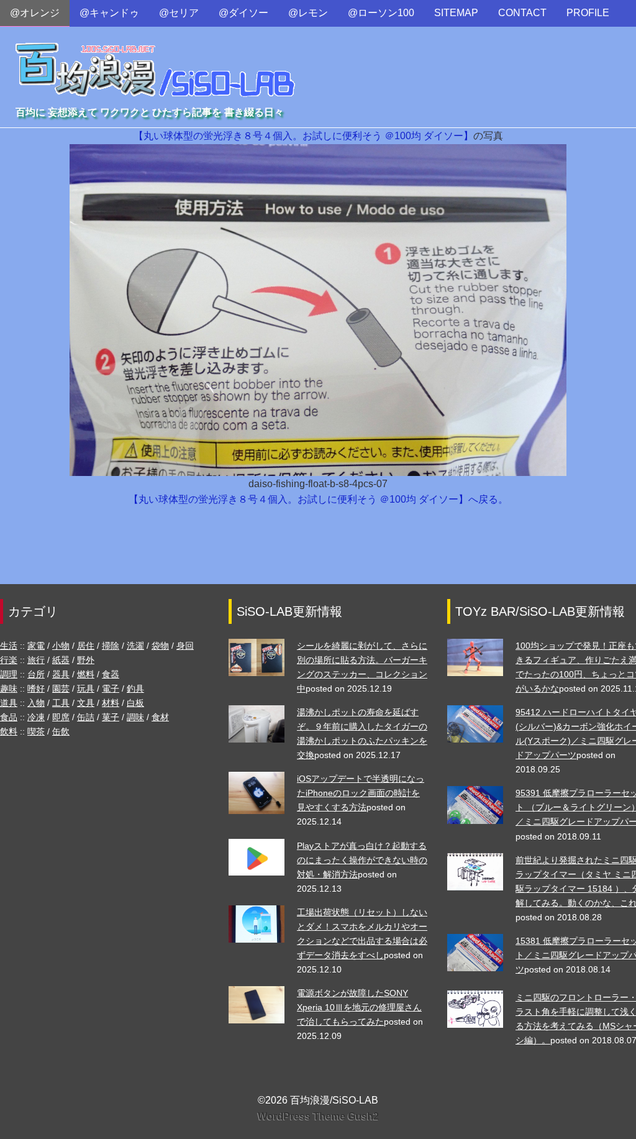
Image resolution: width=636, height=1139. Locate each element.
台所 (36, 674)
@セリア (179, 12)
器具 (61, 674)
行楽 (8, 660)
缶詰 (85, 717)
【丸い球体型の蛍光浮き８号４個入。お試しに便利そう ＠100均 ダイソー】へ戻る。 (318, 499)
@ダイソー (243, 12)
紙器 (61, 660)
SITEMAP (456, 12)
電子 (110, 688)
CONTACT (522, 12)
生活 (8, 646)
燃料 (85, 674)
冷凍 (36, 717)
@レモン (308, 12)
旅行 (36, 660)
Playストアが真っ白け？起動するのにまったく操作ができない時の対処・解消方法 (362, 860)
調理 (8, 674)
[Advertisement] (318, 551)
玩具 (85, 688)
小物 (61, 646)
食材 (160, 717)
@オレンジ (35, 12)
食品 (8, 717)
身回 (185, 646)
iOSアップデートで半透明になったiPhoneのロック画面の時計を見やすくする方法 (360, 793)
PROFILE (587, 12)
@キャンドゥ (109, 12)
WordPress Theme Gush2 (318, 1116)
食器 (110, 674)
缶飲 (61, 731)
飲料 (8, 731)
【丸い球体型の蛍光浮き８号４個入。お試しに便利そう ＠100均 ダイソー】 (303, 135)
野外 (85, 660)
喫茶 (36, 731)
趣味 (8, 688)
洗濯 (135, 646)
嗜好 (36, 688)
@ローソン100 (381, 12)
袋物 (160, 646)
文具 (85, 703)
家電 (36, 646)
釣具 (135, 688)
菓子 (110, 717)
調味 (135, 717)
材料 (110, 703)
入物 (36, 703)
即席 (61, 717)
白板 (135, 703)
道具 (8, 703)
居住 (85, 646)
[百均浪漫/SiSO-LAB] (156, 58)
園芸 (61, 688)
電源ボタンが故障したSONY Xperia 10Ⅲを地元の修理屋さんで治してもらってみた (359, 1007)
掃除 (110, 646)
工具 (61, 703)
